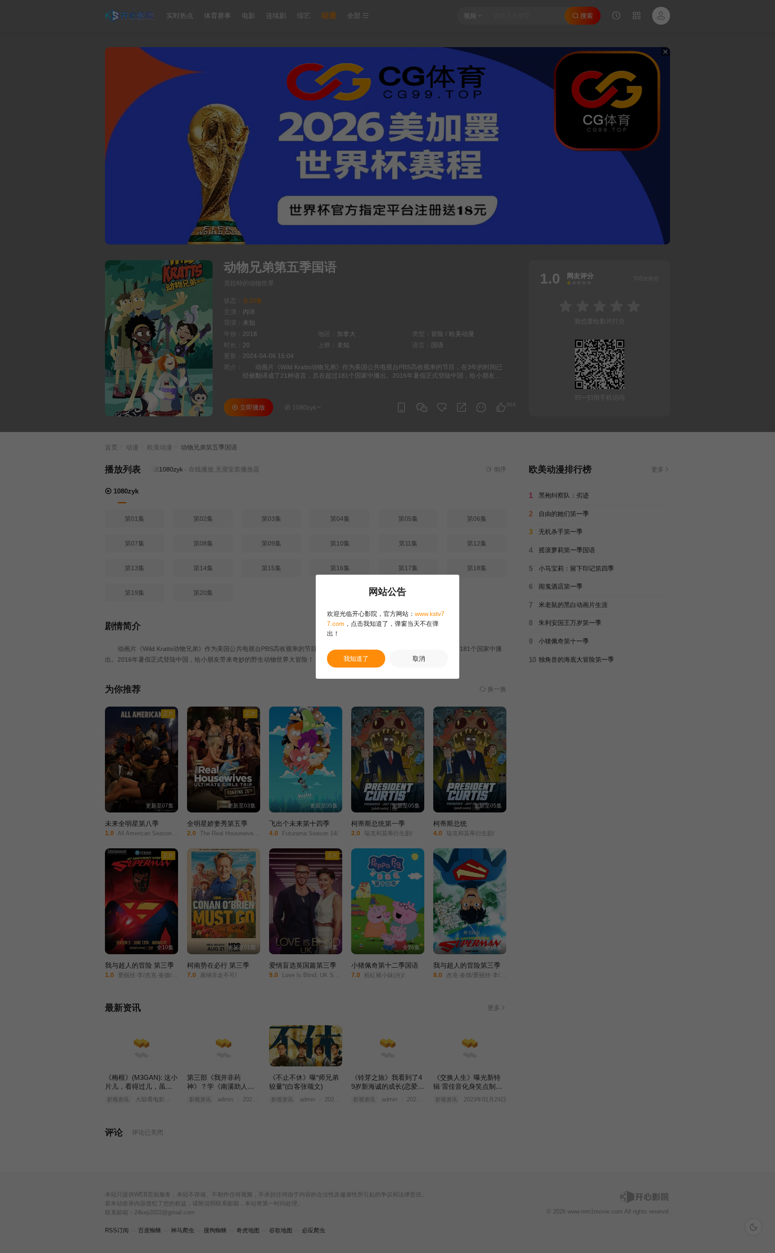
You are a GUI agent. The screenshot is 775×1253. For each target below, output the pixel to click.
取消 (419, 658)
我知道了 (356, 658)
